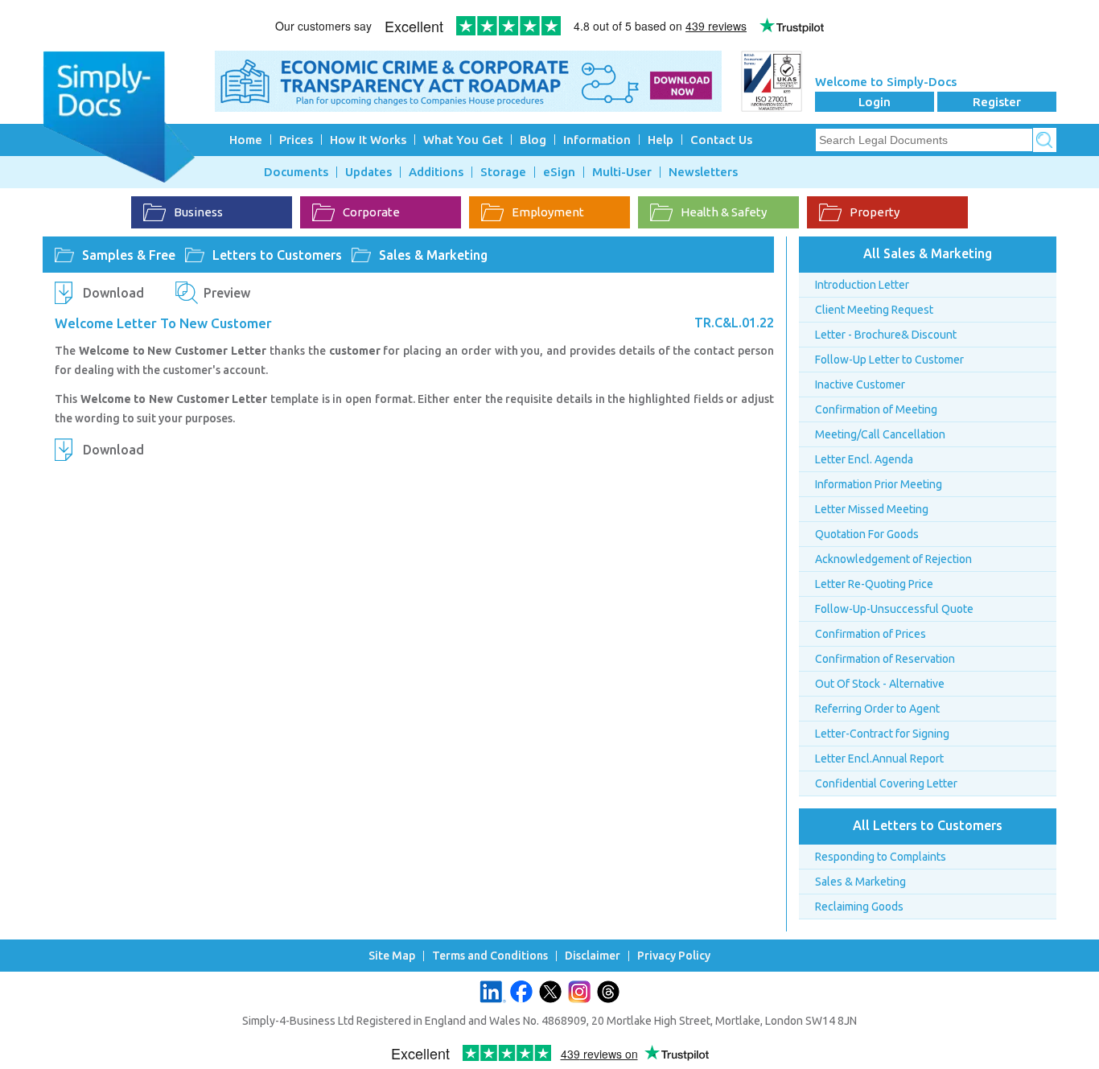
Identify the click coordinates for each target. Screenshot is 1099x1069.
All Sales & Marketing (927, 253)
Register (997, 102)
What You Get (463, 139)
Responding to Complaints (880, 856)
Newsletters (703, 172)
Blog (533, 139)
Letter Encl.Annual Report (879, 758)
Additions (436, 172)
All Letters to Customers (927, 825)
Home (245, 139)
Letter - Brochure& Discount (886, 334)
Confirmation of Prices (870, 633)
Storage (503, 172)
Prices (296, 139)
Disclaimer (592, 956)
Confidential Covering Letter (886, 783)
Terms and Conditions (490, 956)
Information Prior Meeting (878, 484)
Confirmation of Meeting (876, 409)
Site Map (391, 956)
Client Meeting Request (874, 309)
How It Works (368, 139)
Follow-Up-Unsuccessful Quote (894, 608)
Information (597, 139)
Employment (548, 212)
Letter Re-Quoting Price (874, 584)
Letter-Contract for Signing (882, 733)
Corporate (371, 212)
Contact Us (721, 139)
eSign (559, 172)
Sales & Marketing (433, 255)
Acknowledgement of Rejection (893, 559)
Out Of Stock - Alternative (880, 683)
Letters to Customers (277, 255)
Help (660, 139)
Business (198, 212)
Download (113, 293)
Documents (296, 172)
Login (874, 102)
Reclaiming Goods (859, 906)
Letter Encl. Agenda (864, 459)
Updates (368, 172)
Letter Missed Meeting (871, 509)
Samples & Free (128, 255)
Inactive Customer (860, 384)
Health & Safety (724, 212)
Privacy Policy (673, 956)
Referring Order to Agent (877, 708)
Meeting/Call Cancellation (880, 434)
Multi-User (622, 172)
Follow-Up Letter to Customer (889, 359)
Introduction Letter (862, 284)
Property (874, 212)
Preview (227, 293)
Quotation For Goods (867, 534)
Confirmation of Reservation (885, 658)
